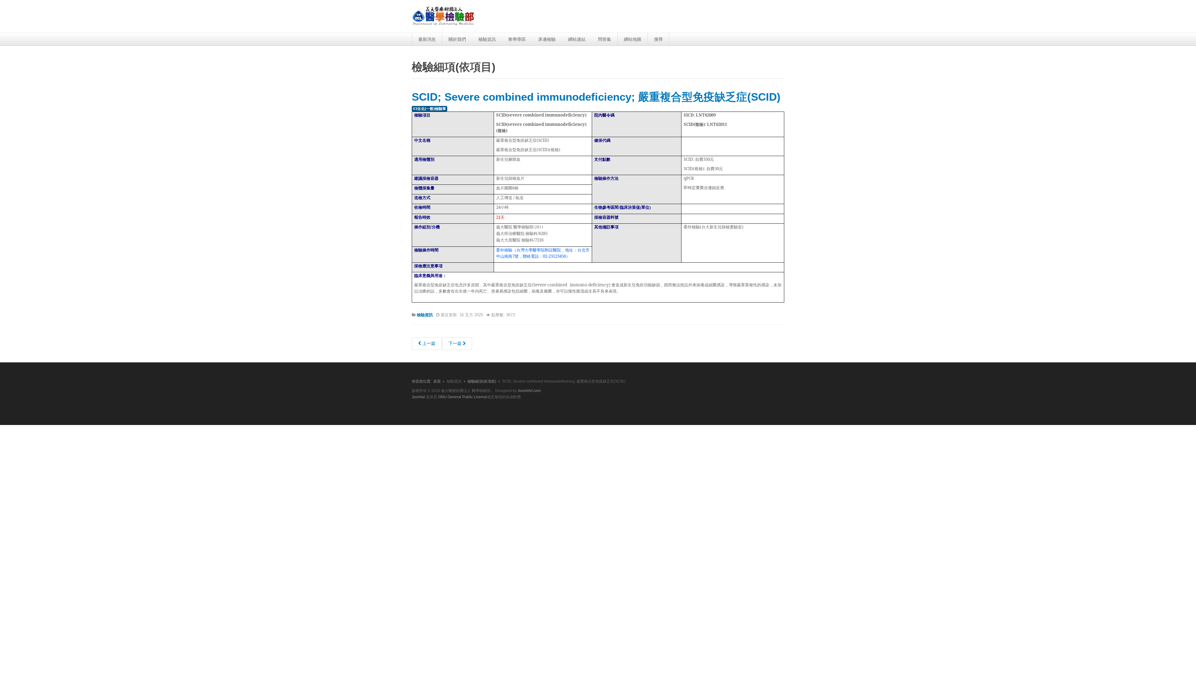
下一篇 (455, 343)
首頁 (437, 381)
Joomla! (418, 397)
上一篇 (428, 343)
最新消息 (427, 39)
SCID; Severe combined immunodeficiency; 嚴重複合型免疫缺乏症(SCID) (596, 97)
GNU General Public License (462, 397)
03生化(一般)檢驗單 (429, 109)
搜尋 (658, 39)
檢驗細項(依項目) (481, 381)
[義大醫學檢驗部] (443, 16)
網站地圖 (632, 39)
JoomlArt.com (529, 391)
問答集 (604, 39)
